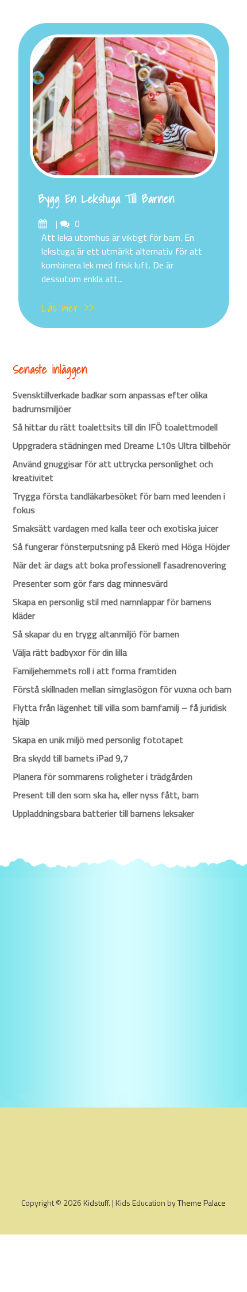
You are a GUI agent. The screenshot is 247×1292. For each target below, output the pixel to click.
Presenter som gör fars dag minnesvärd (90, 583)
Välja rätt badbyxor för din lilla (70, 652)
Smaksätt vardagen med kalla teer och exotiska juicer (115, 528)
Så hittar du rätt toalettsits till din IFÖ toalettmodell (115, 427)
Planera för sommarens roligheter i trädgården (102, 776)
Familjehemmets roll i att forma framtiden (94, 671)
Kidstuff (96, 1203)
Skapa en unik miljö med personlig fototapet (98, 740)
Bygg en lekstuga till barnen (106, 199)
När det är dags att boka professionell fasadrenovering (119, 565)
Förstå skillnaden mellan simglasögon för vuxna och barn (122, 689)
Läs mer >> (67, 308)
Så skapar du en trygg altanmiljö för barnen (96, 634)
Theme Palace (201, 1203)
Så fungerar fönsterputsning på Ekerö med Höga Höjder (121, 546)
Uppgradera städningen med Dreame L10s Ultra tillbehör (121, 445)
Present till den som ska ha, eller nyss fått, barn (106, 795)
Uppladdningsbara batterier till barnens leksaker (103, 813)
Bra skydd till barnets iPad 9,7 (70, 758)
